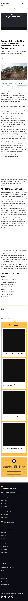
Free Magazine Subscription (7, 567)
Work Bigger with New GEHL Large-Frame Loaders (12, 417)
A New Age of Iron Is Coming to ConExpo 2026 (13, 354)
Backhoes (3, 495)
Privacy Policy (4, 581)
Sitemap (3, 576)
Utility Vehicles (4, 514)
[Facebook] (8, 309)
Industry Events (4, 546)
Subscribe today (14, 473)
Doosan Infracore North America (8, 83)
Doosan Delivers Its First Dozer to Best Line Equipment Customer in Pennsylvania (13, 44)
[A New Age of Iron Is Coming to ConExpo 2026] (14, 340)
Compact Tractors (5, 498)
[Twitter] (11, 309)
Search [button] (10, 8)
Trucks (2, 558)
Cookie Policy (4, 578)
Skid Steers (3, 509)
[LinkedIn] (14, 309)
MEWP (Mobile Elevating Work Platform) (10, 492)
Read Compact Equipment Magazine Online (6, 3)
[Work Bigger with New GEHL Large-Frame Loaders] (14, 402)
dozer (8, 85)
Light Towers (4, 506)
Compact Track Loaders (6, 512)
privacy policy (9, 59)
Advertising (3, 573)
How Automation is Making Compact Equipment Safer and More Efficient (13, 385)
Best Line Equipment (22, 85)
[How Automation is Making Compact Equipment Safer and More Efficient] (14, 370)
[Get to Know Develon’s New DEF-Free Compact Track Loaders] (14, 434)
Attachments (4, 527)
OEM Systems (4, 552)
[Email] (17, 309)
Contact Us (23, 3)
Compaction (4, 532)
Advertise (17, 2)
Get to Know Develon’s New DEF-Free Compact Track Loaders (13, 449)
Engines (3, 538)
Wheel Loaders (4, 517)
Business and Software (6, 530)
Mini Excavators (4, 503)
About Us (3, 570)
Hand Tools (3, 544)
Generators (3, 541)
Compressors (4, 500)
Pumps (2, 555)
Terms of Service (5, 584)
